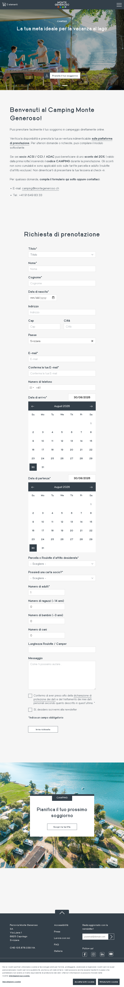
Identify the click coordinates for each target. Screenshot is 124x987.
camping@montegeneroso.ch (40, 188)
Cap (31, 320)
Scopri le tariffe (62, 826)
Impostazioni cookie (11, 981)
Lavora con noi (62, 937)
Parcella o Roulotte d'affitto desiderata (52, 557)
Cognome (34, 277)
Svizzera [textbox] (62, 341)
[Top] (62, 911)
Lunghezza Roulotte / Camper (47, 643)
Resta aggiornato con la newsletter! (95, 926)
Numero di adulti (38, 586)
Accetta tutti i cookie (84, 982)
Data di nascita (38, 291)
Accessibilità (61, 924)
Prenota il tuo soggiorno (65, 75)
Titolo (32, 248)
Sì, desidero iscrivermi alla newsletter (55, 709)
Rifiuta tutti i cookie (109, 982)
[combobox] (62, 341)
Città (67, 320)
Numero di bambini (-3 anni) (45, 615)
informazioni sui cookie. (19, 975)
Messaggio (35, 658)
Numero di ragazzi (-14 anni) (46, 600)
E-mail (32, 353)
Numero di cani (37, 629)
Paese (32, 335)
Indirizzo (33, 306)
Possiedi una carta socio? (45, 572)
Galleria (58, 950)
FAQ (56, 944)
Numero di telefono (40, 381)
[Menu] (119, 4)
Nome (32, 263)
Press (57, 931)
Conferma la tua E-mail (43, 367)
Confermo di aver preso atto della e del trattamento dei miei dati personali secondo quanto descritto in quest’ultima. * (64, 699)
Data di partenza (38, 478)
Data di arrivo (37, 397)
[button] (59, 85)
